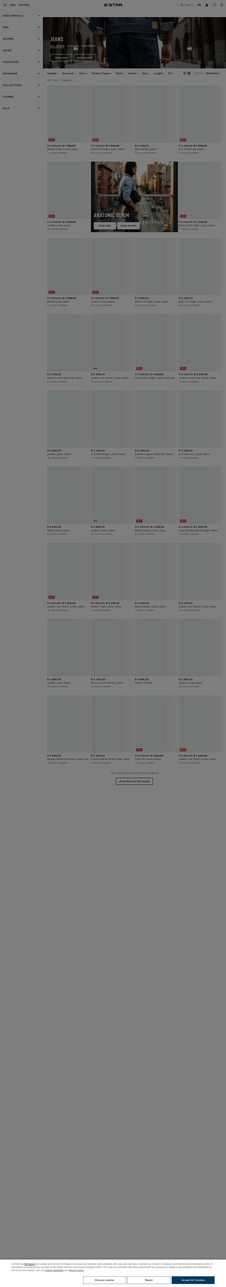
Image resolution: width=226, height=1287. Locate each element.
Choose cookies (104, 1280)
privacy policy (76, 1270)
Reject (149, 1280)
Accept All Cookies (193, 1280)
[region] (113, 1273)
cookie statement (54, 1270)
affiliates (29, 1264)
